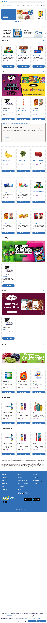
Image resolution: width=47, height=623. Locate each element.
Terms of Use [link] (20, 489)
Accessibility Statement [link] (22, 486)
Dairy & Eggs (5, 238)
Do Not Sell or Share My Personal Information (31, 618)
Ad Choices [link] (20, 477)
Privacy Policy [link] (20, 488)
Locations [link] (3, 486)
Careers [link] (34, 484)
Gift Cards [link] (3, 478)
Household (4, 344)
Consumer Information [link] (6, 482)
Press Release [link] (35, 478)
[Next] (45, 27)
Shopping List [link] (4, 489)
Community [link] (35, 483)
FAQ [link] (2, 491)
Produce (3, 145)
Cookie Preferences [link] (27, 493)
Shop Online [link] (4, 477)
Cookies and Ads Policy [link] (22, 484)
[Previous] (42, 27)
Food (3, 71)
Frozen (3, 290)
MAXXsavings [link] (4, 483)
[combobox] (25, 2)
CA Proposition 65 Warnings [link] (23, 482)
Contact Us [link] (3, 484)
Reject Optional (41, 621)
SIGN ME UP (6, 138)
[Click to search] (41, 2)
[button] (8, 56)
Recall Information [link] (37, 482)
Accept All (32, 621)
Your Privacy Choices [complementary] (23, 492)
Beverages (4, 176)
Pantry (3, 207)
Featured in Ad (5, 40)
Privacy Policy (9, 615)
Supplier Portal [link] (36, 480)
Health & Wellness (6, 428)
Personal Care (5, 397)
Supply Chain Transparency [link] (23, 483)
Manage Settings (23, 621)
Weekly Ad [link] (3, 480)
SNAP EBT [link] (3, 488)
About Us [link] (34, 477)
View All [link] (44, 40)
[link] (4, 2)
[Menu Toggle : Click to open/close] (45, 2)
